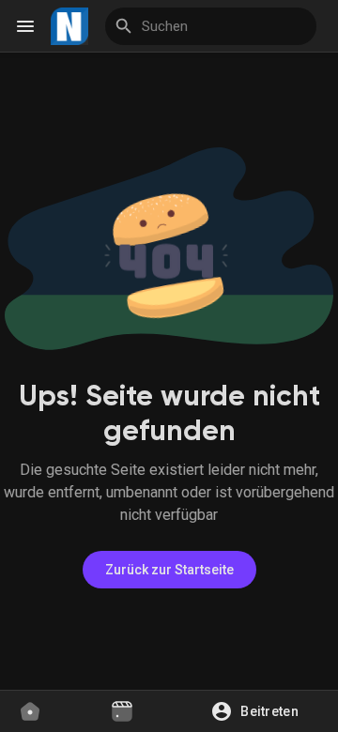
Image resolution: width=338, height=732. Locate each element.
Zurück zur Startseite (169, 569)
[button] (261, 711)
